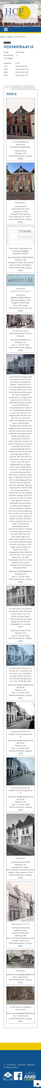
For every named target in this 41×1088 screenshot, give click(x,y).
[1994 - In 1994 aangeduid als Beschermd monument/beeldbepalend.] (20, 118)
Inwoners (17, 87)
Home (2, 37)
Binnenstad (7, 42)
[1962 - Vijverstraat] (20, 835)
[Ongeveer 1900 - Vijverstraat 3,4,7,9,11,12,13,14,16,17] (20, 280)
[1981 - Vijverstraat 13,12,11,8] (20, 901)
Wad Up (15, 1067)
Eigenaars (29, 87)
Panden (9, 37)
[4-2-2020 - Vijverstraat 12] (20, 181)
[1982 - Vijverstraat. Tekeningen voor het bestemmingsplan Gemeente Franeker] (20, 236)
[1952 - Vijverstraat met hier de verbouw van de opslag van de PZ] (20, 715)
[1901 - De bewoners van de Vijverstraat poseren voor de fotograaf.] (20, 321)
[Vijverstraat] (20, 959)
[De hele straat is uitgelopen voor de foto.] (20, 995)
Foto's (7, 87)
